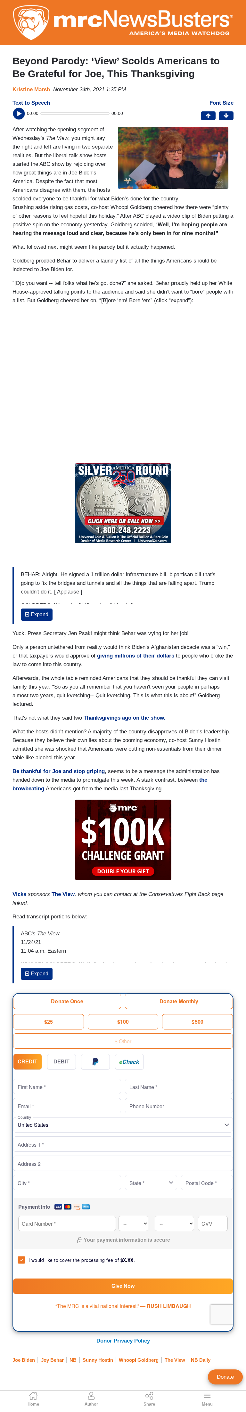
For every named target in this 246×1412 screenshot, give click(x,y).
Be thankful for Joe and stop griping (58, 771)
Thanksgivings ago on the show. (124, 718)
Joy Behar (52, 1360)
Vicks (19, 894)
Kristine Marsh (31, 89)
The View (63, 894)
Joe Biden (23, 1360)
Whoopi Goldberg (139, 1360)
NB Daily (200, 1360)
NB (73, 1360)
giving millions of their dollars (135, 656)
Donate (225, 1377)
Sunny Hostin (98, 1360)
